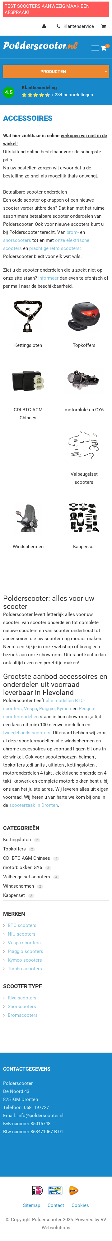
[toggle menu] (95, 48)
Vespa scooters (24, 943)
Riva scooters (22, 998)
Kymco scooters (25, 960)
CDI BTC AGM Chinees (30, 858)
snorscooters (17, 240)
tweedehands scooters (26, 733)
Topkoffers (84, 345)
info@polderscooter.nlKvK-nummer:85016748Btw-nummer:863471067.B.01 (33, 1123)
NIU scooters (21, 934)
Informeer (48, 278)
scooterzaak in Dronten (33, 805)
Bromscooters (23, 1015)
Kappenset (84, 546)
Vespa (30, 708)
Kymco (64, 708)
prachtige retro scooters (54, 248)
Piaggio (47, 708)
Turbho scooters (25, 969)
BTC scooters (22, 925)
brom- (73, 232)
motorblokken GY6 (84, 410)
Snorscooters (22, 1006)
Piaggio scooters (25, 951)
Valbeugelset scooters (30, 877)
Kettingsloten (28, 345)
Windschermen (28, 546)
